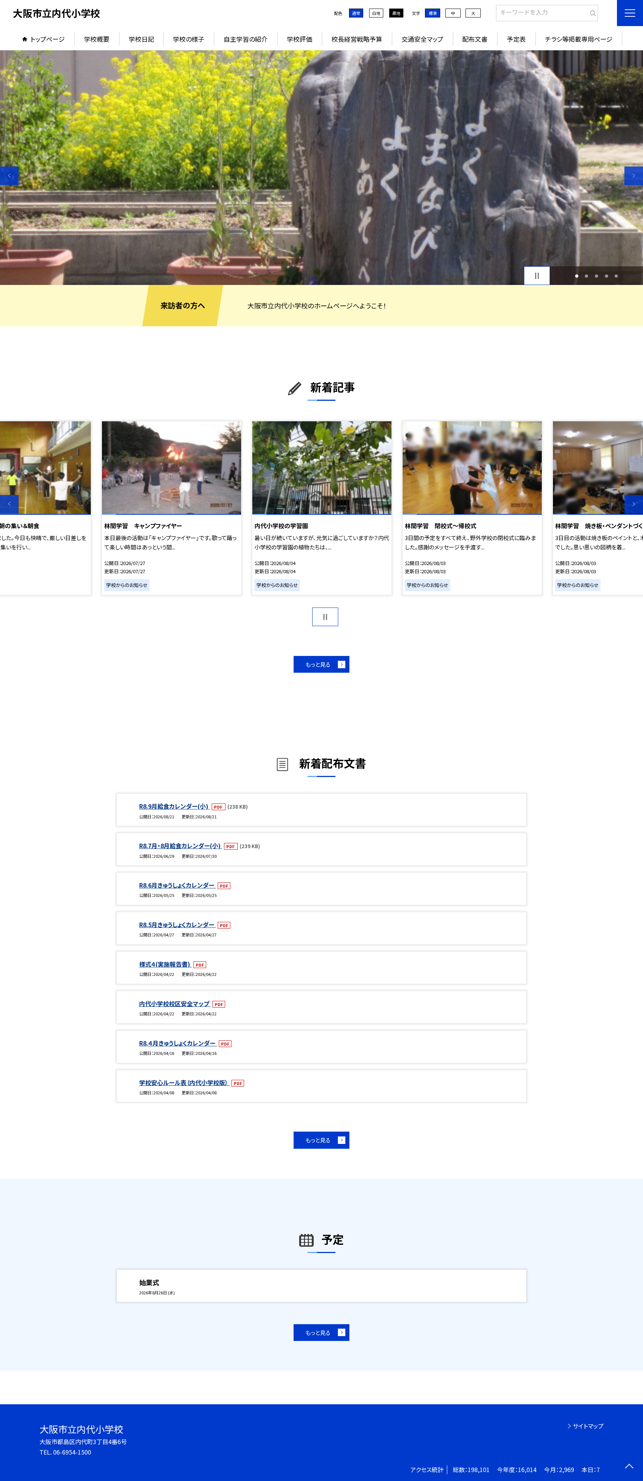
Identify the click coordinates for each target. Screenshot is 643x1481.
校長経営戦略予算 (357, 39)
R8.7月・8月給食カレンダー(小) (180, 845)
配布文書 (474, 39)
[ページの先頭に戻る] (629, 1467)
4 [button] (606, 276)
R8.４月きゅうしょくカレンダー (178, 1042)
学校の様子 (188, 39)
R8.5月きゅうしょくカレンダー (177, 924)
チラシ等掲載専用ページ (578, 39)
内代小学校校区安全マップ (175, 1003)
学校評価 (299, 39)
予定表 (516, 39)
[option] (321, 167)
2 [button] (586, 276)
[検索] (591, 11)
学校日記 (141, 39)
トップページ (48, 39)
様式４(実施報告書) (165, 964)
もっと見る (317, 664)
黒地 (396, 13)
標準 (433, 13)
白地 (376, 13)
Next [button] (633, 176)
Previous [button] (9, 176)
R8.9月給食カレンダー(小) (174, 806)
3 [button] (596, 276)
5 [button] (616, 276)
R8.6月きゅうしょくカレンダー (177, 885)
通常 (356, 13)
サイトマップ (588, 1425)
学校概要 (96, 39)
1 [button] (576, 276)
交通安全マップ (422, 39)
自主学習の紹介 (246, 39)
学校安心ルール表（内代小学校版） (184, 1082)
